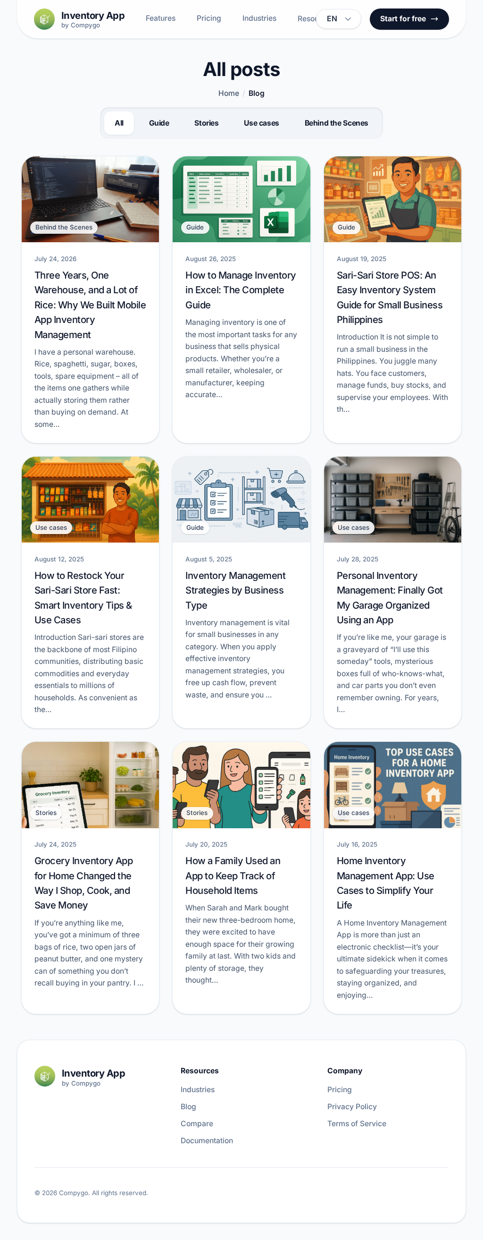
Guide (159, 123)
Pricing (209, 18)
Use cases (261, 123)
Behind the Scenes (336, 123)
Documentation (207, 1140)
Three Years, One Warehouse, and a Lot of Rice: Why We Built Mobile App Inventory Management (90, 304)
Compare (197, 1123)
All (119, 123)
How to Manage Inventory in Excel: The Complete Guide (240, 290)
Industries (259, 18)
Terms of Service (356, 1123)
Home (228, 93)
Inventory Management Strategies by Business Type (235, 590)
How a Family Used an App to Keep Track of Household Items (232, 875)
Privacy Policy (352, 1106)
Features (160, 18)
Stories (206, 123)
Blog (188, 1106)
